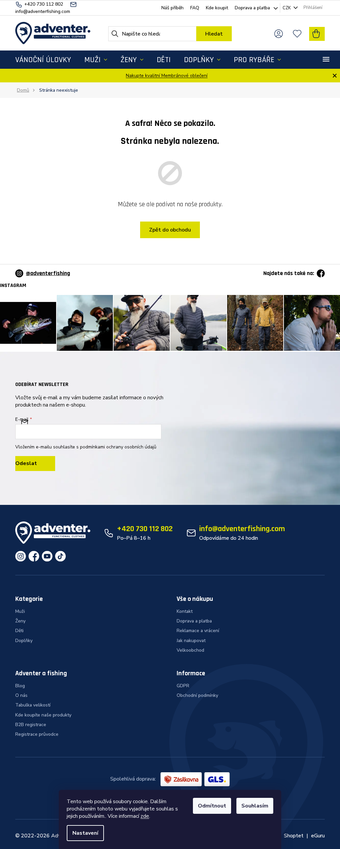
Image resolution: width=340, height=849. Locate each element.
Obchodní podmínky (197, 695)
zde (144, 816)
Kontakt (185, 611)
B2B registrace (30, 724)
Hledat (214, 34)
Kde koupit (217, 8)
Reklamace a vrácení (198, 630)
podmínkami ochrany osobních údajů (118, 447)
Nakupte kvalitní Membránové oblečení (167, 75)
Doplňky (24, 640)
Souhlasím (254, 805)
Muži (20, 611)
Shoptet (293, 835)
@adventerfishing (48, 273)
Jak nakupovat (191, 640)
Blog (20, 686)
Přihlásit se (35, 463)
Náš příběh (172, 8)
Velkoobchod (190, 650)
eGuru (318, 835)
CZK (287, 8)
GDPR (183, 686)
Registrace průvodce (36, 734)
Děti (19, 630)
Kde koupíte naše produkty (43, 715)
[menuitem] (43, 59)
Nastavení (85, 833)
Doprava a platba (252, 8)
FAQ (194, 8)
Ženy (20, 621)
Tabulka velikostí (32, 705)
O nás (21, 695)
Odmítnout (212, 805)
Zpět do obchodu (170, 230)
